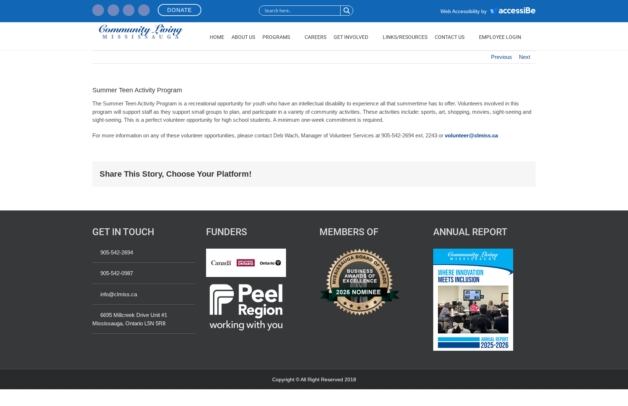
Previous (501, 57)
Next (524, 57)
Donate (179, 10)
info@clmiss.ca (118, 294)
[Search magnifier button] (346, 10)
